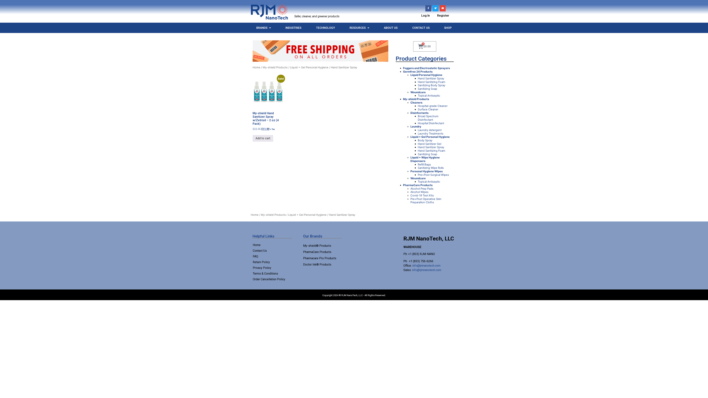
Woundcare (418, 92)
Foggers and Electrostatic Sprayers (426, 68)
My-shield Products (275, 67)
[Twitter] (435, 8)
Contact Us (421, 27)
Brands (261, 27)
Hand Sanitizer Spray (431, 78)
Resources (358, 27)
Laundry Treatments (430, 133)
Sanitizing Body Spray (431, 85)
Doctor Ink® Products (317, 264)
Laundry (415, 126)
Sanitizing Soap (427, 88)
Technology (325, 27)
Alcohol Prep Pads (421, 188)
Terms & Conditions (265, 273)
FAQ (255, 256)
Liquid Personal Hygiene (426, 75)
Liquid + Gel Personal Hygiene (309, 67)
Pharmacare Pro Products (319, 258)
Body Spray (425, 140)
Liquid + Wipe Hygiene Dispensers (425, 159)
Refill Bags (424, 164)
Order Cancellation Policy (269, 279)
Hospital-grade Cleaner (432, 106)
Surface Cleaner (428, 109)
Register (443, 15)
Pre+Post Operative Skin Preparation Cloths (425, 200)
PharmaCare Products (418, 185)
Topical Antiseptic (429, 95)
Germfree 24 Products (418, 71)
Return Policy (261, 262)
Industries (293, 27)
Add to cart (263, 138)
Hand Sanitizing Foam (431, 82)
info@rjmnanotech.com (426, 270)
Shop (448, 27)
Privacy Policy (262, 268)
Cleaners (416, 102)
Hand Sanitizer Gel (429, 144)
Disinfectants (419, 113)
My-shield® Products (317, 245)
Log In (425, 15)
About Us (391, 27)
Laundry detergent (430, 130)
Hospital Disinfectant (431, 123)
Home (256, 67)
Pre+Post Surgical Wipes (433, 175)
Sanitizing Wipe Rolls (431, 168)
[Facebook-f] (428, 8)
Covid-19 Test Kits (422, 195)
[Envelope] (443, 8)
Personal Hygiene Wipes (426, 171)
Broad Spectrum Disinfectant (428, 118)
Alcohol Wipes (419, 192)
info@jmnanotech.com (426, 265)
